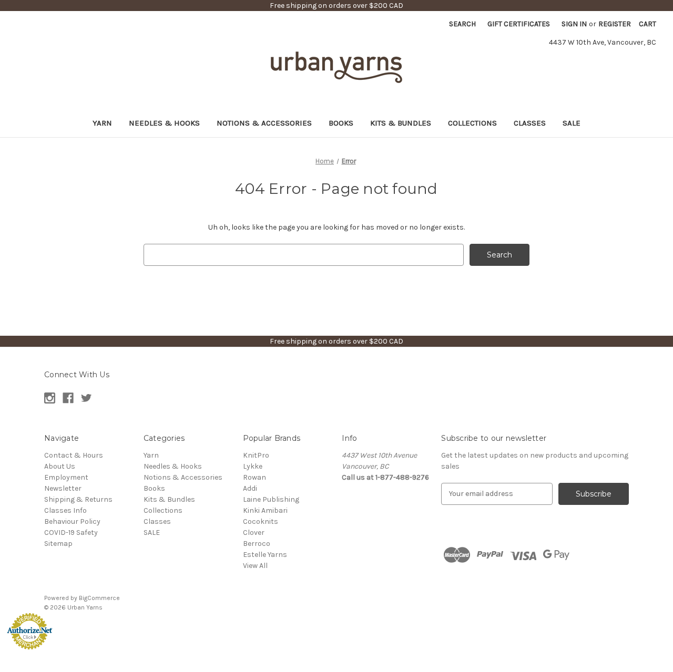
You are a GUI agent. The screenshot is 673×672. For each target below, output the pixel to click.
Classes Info (65, 510)
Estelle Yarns (265, 554)
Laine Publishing (271, 499)
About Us (59, 466)
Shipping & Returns (78, 499)
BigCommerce (99, 598)
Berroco (256, 543)
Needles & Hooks (164, 123)
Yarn (102, 123)
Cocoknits (260, 521)
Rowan (254, 477)
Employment (66, 477)
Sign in (574, 23)
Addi (250, 488)
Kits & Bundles (400, 123)
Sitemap (58, 543)
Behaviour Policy (72, 521)
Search (462, 23)
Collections (472, 123)
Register (614, 23)
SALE (571, 123)
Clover (253, 532)
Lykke (252, 466)
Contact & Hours (73, 455)
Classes (530, 123)
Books (341, 123)
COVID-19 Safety (71, 532)
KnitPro (256, 455)
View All (255, 565)
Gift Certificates (518, 23)
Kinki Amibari (265, 510)
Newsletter (62, 488)
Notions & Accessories (264, 123)
